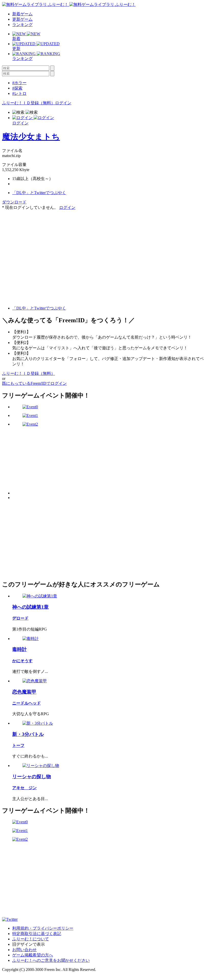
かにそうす (22, 661)
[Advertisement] (40, 242)
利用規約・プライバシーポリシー (42, 928)
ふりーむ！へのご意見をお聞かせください (51, 960)
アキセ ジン (24, 788)
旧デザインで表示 (28, 944)
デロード (20, 618)
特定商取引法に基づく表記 (36, 933)
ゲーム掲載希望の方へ (32, 955)
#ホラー (19, 83)
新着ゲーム (22, 14)
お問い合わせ (24, 949)
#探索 (17, 88)
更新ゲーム (22, 19)
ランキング (22, 24)
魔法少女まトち (31, 136)
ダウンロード (14, 202)
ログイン (63, 103)
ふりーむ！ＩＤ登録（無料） (28, 103)
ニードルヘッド (26, 703)
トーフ (18, 745)
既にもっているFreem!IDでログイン (34, 383)
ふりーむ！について (30, 939)
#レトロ (19, 93)
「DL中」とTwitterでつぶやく (39, 192)
